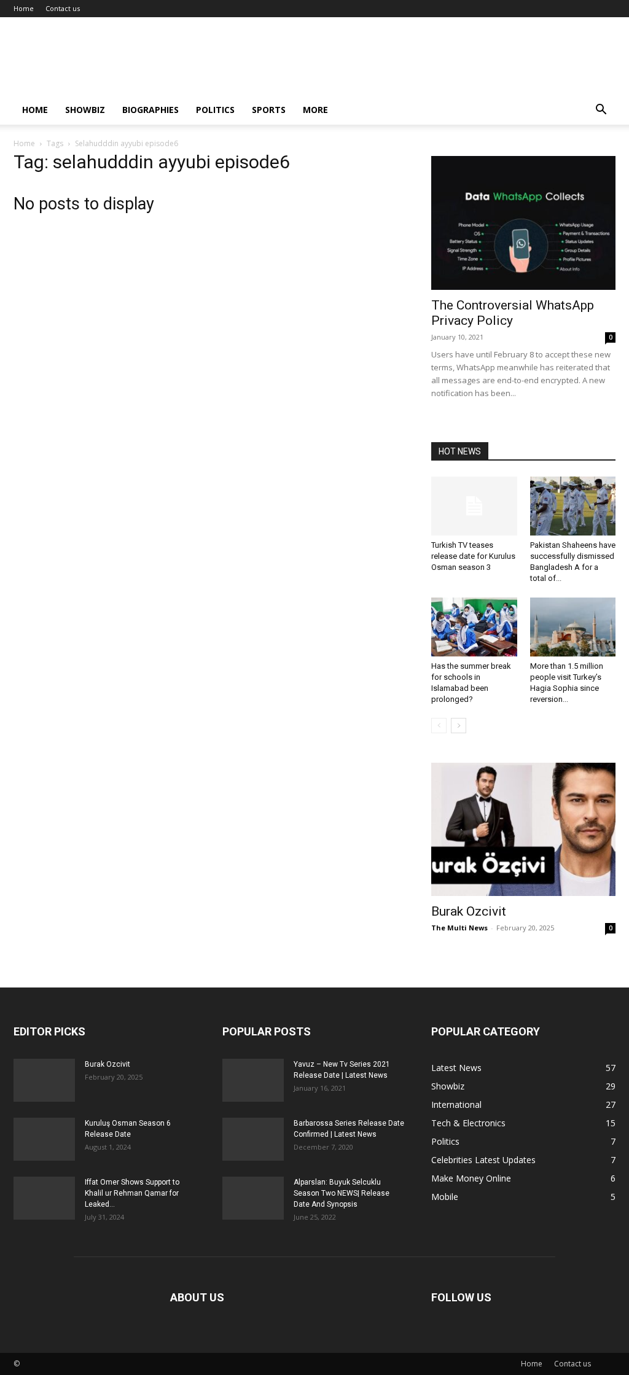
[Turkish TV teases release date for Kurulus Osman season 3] (474, 506)
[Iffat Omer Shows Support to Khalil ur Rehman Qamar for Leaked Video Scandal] (44, 1198)
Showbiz (85, 109)
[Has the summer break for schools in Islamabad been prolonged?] (474, 627)
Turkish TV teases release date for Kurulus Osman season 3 (473, 556)
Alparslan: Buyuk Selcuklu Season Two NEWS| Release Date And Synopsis (341, 1193)
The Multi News (459, 927)
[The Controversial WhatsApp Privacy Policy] (523, 223)
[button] (600, 111)
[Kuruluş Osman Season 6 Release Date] (44, 1139)
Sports (269, 109)
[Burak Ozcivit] (523, 830)
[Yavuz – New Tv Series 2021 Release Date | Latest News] (253, 1080)
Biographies (150, 109)
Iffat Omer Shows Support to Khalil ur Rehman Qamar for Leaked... (132, 1193)
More (315, 109)
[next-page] (458, 725)
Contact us (62, 8)
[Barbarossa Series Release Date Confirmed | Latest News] (253, 1139)
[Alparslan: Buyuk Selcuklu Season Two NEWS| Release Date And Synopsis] (253, 1198)
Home (24, 8)
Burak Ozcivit (468, 911)
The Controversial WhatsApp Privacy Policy (512, 313)
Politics (215, 109)
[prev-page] (439, 725)
